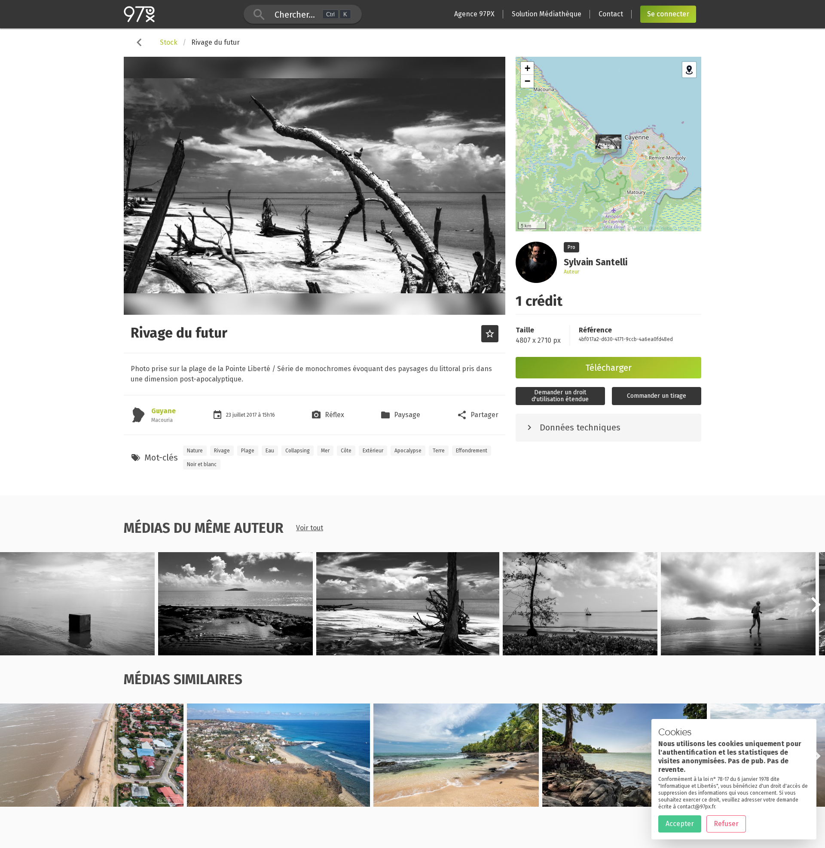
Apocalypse (408, 451)
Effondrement (471, 451)
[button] (815, 609)
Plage (247, 451)
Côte (346, 451)
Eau (270, 451)
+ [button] (527, 68)
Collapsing (297, 451)
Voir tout (309, 528)
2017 (252, 415)
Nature (195, 451)
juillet (239, 415)
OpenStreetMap (606, 227)
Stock (168, 42)
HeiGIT (639, 227)
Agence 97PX (474, 14)
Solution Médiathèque (546, 14)
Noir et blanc (202, 464)
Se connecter (668, 14)
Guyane (163, 411)
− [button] (527, 81)
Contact (611, 14)
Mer (325, 451)
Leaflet (575, 227)
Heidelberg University (676, 227)
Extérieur (373, 451)
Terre (439, 451)
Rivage (222, 451)
